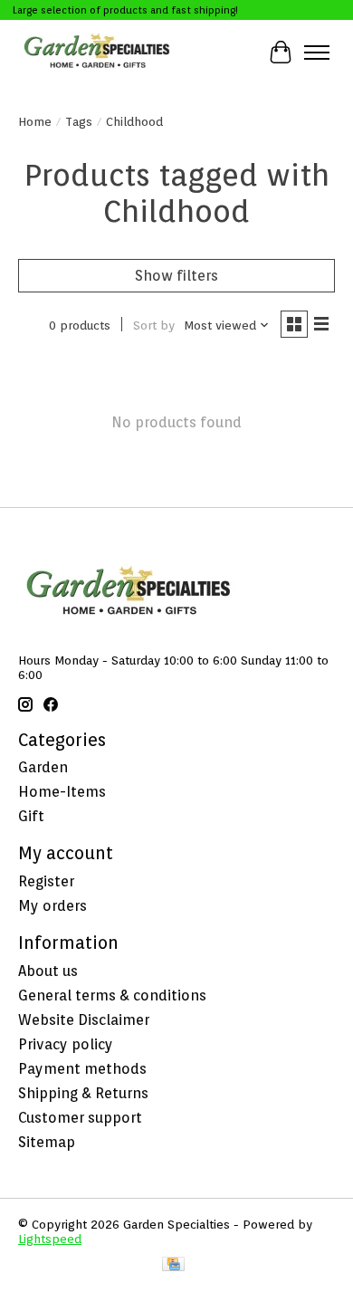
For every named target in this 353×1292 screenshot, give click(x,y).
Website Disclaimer (83, 1020)
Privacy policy (65, 1044)
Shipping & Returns (83, 1093)
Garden (43, 767)
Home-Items (62, 791)
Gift (31, 816)
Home (35, 121)
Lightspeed (49, 1238)
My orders (52, 905)
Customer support (80, 1117)
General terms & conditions (112, 995)
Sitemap (46, 1142)
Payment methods (82, 1068)
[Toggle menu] (317, 52)
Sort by (154, 325)
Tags (78, 121)
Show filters (176, 275)
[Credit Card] (173, 1265)
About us (48, 971)
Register (46, 881)
